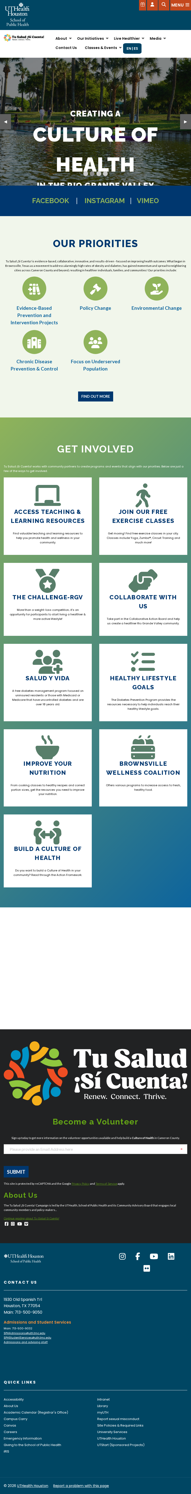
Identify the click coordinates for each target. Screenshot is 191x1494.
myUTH (102, 1412)
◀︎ (7, 121)
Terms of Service (106, 1183)
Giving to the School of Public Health (32, 1445)
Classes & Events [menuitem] (101, 47)
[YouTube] (19, 1224)
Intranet (103, 1399)
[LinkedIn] (171, 1256)
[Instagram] (13, 1224)
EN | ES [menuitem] (132, 48)
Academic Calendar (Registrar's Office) (36, 1412)
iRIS (6, 1451)
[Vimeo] (26, 1224)
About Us (11, 1406)
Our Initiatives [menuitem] (90, 38)
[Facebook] (6, 1224)
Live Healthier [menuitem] (127, 38)
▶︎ (187, 121)
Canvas (10, 1425)
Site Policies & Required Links (120, 1425)
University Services (112, 1432)
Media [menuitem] (155, 38)
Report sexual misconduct (118, 1419)
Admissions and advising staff (26, 1342)
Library (102, 1406)
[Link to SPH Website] (24, 1258)
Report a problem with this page (81, 1485)
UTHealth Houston (111, 1438)
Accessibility (14, 1399)
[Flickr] (146, 1268)
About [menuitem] (61, 38)
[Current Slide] (85, 173)
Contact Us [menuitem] (66, 47)
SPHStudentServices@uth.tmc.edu (27, 1338)
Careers (10, 1432)
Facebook (50, 201)
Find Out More (95, 396)
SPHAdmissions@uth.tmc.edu (24, 1333)
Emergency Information (23, 1438)
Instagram (105, 201)
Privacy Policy (81, 1183)
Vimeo (148, 201)
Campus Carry (15, 1419)
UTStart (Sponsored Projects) (120, 1445)
